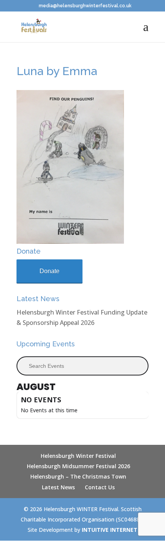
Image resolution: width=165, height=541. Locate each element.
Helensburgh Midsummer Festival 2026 (78, 466)
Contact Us (100, 487)
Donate (49, 271)
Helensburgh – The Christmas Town (78, 476)
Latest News (58, 487)
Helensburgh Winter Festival (78, 455)
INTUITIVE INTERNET (109, 529)
